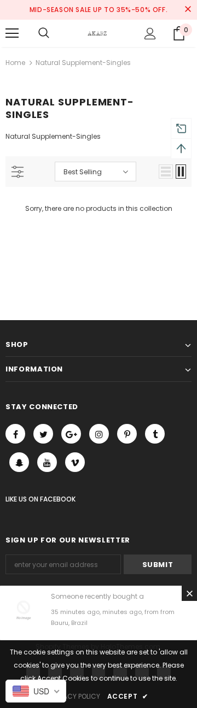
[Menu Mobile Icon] (12, 33)
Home (15, 62)
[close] (187, 9)
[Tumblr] (155, 434)
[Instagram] (99, 434)
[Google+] (71, 434)
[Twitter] (43, 434)
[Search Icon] (43, 33)
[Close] (189, 593)
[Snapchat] (19, 462)
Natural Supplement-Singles (83, 62)
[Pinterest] (127, 434)
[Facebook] (15, 434)
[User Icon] (150, 33)
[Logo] (97, 33)
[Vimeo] (75, 462)
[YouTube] (47, 462)
